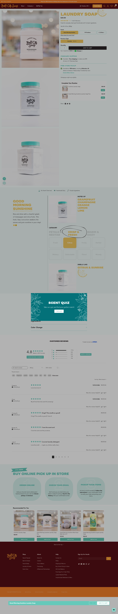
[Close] (85, 295)
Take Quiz (59, 311)
